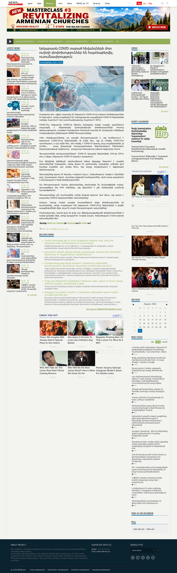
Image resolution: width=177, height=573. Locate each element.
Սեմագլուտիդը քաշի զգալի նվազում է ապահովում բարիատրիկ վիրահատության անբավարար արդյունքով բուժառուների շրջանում (78, 264)
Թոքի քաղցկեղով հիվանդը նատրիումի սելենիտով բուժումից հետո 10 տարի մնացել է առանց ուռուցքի (149, 360)
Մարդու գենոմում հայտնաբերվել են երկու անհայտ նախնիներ (147, 398)
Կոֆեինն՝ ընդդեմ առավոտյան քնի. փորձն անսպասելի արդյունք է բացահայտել (21, 288)
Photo (107, 3)
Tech (60, 3)
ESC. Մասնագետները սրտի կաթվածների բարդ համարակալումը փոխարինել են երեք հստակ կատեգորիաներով (21, 258)
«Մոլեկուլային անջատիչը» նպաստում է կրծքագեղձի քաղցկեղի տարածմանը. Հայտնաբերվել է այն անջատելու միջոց (149, 349)
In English (53, 229)
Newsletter (136, 545)
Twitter (84, 223)
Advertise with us (101, 545)
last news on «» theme (104, 309)
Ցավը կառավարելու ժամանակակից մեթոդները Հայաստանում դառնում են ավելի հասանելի (141, 135)
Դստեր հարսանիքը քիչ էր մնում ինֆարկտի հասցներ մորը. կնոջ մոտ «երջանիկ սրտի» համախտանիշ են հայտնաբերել (79, 241)
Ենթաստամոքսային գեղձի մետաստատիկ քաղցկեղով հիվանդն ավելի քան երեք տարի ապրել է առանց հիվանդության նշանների (21, 164)
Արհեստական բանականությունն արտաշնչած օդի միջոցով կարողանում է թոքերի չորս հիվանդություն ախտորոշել (21, 209)
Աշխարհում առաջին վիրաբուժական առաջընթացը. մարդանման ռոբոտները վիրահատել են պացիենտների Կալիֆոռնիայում (82, 253)
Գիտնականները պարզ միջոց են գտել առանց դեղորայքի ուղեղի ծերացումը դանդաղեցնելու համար (148, 408)
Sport (30, 3)
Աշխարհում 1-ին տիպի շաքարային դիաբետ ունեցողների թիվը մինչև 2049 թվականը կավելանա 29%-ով (21, 193)
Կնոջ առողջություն (24, 41)
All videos (164, 111)
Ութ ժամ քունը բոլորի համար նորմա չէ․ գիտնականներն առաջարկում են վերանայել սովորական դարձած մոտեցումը (149, 457)
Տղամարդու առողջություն (50, 41)
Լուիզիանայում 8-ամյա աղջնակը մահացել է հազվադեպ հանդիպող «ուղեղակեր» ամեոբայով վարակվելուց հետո (149, 491)
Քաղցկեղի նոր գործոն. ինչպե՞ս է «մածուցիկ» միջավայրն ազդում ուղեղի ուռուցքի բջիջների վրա (81, 293)
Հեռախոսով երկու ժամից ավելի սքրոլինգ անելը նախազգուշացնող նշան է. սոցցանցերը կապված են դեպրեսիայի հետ (150, 445)
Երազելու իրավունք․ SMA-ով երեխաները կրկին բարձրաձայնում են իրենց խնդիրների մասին (22, 128)
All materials (32, 295)
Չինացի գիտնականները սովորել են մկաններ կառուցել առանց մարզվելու (148, 390)
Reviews (96, 3)
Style (39, 3)
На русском (63, 229)
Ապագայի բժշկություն (102, 41)
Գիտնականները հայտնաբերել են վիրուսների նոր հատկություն (146, 502)
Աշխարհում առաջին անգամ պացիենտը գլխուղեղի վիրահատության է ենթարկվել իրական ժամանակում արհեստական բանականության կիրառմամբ (149, 420)
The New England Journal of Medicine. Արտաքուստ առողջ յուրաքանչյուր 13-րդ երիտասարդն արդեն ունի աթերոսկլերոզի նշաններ (22, 95)
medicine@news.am (103, 551)
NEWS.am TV (82, 3)
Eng (150, 3)
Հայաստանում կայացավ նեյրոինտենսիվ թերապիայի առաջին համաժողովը (148, 148)
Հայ (139, 3)
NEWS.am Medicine (55, 223)
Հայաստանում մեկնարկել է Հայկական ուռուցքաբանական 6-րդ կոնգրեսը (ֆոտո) (149, 158)
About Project (18, 545)
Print (44, 229)
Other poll (150, 529)
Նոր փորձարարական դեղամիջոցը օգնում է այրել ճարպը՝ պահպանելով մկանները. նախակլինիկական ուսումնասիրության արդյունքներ (148, 379)
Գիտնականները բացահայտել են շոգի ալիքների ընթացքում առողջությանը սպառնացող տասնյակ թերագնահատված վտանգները (20, 225)
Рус (145, 3)
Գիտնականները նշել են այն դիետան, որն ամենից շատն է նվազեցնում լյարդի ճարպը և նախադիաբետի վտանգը (21, 143)
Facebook (71, 223)
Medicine (50, 3)
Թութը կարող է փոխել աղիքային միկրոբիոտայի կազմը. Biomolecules (147, 369)
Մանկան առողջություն (77, 41)
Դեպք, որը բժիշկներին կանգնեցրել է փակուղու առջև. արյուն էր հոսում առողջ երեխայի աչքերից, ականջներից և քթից (83, 282)
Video (69, 3)
